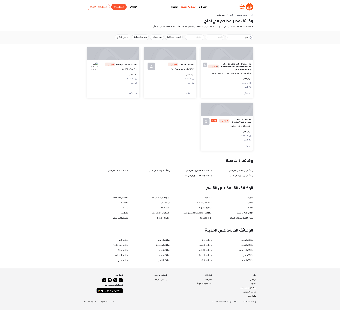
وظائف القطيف (205, 250)
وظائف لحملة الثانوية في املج (199, 170)
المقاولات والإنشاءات (161, 213)
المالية (250, 207)
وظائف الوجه (247, 260)
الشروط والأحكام (90, 301)
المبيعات (249, 197)
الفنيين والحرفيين (120, 218)
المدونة (174, 7)
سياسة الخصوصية (107, 301)
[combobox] (212, 37)
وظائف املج (123, 260)
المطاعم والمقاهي (120, 197)
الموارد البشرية (205, 207)
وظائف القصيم (247, 245)
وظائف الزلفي (164, 260)
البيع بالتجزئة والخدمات (160, 197)
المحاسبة (124, 202)
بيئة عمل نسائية (140, 37)
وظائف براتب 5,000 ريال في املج (197, 175)
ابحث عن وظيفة (188, 7)
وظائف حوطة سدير (162, 255)
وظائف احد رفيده (246, 250)
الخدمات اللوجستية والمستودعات (197, 213)
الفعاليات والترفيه (204, 202)
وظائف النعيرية (205, 255)
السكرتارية (165, 207)
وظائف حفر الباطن (120, 245)
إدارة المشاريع (206, 218)
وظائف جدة (207, 240)
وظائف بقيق (206, 260)
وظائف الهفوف (205, 245)
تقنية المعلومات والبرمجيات (241, 218)
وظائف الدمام (164, 240)
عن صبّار (253, 279)
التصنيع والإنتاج (163, 218)
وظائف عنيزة (123, 250)
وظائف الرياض (247, 240)
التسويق (208, 197)
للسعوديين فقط (174, 37)
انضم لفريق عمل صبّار (248, 287)
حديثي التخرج (122, 37)
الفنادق (250, 202)
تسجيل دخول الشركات (98, 6)
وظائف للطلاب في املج (118, 170)
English (133, 7)
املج (231, 15)
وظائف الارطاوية (121, 255)
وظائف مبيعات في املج (159, 170)
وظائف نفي (248, 255)
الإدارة (125, 207)
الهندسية (124, 213)
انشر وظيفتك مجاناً (204, 283)
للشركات (203, 7)
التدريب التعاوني (249, 291)
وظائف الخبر (123, 240)
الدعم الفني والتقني (244, 213)
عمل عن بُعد (157, 37)
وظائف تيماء (164, 250)
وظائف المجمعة (163, 245)
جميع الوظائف (242, 15)
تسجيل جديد (119, 6)
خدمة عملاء (164, 202)
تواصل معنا (252, 296)
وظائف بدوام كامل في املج (241, 170)
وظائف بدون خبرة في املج (241, 175)
